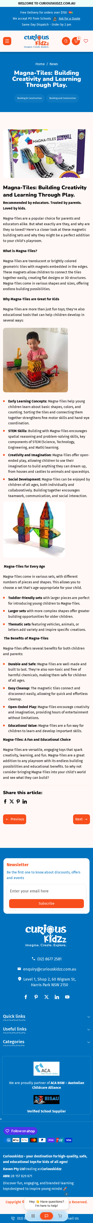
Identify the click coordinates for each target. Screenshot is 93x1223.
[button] (66, 41)
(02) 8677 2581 (49, 959)
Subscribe (47, 903)
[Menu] (7, 41)
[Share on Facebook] (5, 802)
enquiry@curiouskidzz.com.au (49, 969)
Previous (17, 819)
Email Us (72, 1218)
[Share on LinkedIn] (24, 802)
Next (79, 819)
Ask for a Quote (69, 18)
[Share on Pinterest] (18, 802)
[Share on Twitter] (12, 802)
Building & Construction (29, 98)
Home (40, 64)
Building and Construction (62, 98)
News (54, 64)
